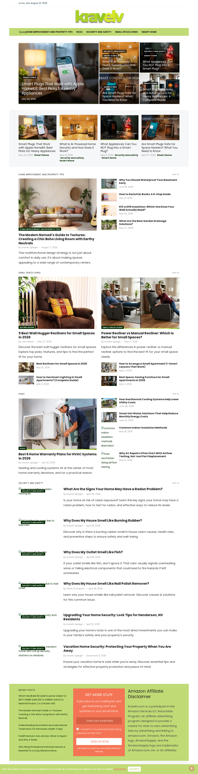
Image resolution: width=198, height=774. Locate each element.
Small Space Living (126, 31)
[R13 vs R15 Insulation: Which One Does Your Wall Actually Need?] (109, 210)
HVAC (79, 31)
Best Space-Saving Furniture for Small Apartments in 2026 (144, 378)
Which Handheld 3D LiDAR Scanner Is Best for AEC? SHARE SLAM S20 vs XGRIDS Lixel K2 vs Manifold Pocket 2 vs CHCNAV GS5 (43, 699)
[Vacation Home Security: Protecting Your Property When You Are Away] (39, 658)
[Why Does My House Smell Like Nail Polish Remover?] (39, 595)
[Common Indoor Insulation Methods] (109, 437)
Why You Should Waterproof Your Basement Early (148, 181)
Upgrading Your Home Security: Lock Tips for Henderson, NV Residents (113, 617)
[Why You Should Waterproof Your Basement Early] (109, 183)
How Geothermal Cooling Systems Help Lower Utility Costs (149, 401)
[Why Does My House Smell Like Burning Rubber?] (39, 532)
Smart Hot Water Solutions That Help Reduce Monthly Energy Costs (148, 415)
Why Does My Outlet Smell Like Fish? (93, 552)
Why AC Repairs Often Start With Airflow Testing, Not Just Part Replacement (145, 454)
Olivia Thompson (76, 588)
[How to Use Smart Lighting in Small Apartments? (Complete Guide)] (26, 380)
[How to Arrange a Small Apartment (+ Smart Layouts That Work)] (109, 367)
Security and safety (98, 31)
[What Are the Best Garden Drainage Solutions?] (109, 225)
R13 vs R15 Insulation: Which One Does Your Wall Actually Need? (146, 208)
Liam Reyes (28, 341)
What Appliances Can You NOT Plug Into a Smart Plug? (118, 147)
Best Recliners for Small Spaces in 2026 (61, 363)
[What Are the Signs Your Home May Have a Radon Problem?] (39, 500)
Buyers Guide (27, 327)
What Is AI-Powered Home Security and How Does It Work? (78, 147)
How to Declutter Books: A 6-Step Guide (145, 194)
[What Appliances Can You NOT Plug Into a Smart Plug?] (119, 127)
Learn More (120, 769)
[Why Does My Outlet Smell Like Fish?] (39, 563)
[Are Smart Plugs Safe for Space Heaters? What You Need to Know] (160, 127)
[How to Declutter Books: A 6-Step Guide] (109, 197)
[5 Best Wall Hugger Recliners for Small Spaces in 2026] (58, 303)
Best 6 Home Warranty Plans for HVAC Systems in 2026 (58, 456)
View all (175, 174)
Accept (134, 769)
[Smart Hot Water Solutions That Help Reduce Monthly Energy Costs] (109, 417)
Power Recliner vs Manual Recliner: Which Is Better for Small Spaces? (137, 335)
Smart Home (149, 31)
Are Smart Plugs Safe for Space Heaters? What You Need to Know (160, 147)
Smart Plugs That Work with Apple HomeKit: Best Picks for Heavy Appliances (37, 147)
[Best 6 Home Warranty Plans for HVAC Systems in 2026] (58, 424)
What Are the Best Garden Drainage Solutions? (142, 222)
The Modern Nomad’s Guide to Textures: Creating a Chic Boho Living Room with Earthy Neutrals (56, 239)
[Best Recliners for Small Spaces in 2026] (26, 367)
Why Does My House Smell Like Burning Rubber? (102, 520)
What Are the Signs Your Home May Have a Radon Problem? (113, 489)
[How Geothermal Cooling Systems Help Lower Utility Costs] (109, 403)
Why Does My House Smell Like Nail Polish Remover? (106, 583)
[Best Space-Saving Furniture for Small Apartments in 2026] (109, 381)
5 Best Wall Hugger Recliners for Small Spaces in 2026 (57, 335)
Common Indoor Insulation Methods (143, 427)
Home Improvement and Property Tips (49, 31)
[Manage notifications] (191, 768)
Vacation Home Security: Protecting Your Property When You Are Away (117, 648)
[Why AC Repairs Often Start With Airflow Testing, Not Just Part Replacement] (109, 460)
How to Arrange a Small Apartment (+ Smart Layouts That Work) (148, 365)
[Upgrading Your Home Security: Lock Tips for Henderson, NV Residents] (39, 626)
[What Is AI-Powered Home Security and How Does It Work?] (78, 127)
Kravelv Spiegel (30, 247)
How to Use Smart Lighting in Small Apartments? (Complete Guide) (59, 378)
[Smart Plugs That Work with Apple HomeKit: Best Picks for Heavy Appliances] (37, 127)
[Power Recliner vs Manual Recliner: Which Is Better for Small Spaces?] (140, 303)
